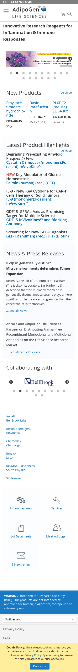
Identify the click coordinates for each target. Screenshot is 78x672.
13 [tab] (36, 78)
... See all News (16, 311)
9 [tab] (61, 73)
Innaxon (11, 453)
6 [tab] (42, 73)
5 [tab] (36, 73)
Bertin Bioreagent (18, 429)
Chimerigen (14, 445)
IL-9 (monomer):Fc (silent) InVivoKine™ (29, 201)
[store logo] (29, 12)
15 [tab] (48, 78)
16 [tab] (55, 78)
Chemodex (13, 441)
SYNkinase (13, 478)
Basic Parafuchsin (39, 107)
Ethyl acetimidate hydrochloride (15, 109)
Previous (8, 59)
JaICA (9, 457)
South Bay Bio (15, 470)
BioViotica (13, 433)
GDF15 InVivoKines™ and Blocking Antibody (36, 221)
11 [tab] (23, 78)
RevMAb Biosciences (20, 466)
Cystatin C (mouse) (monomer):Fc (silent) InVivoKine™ (36, 164)
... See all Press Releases (23, 352)
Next (70, 59)
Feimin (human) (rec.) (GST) (30, 182)
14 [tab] (42, 78)
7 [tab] (48, 73)
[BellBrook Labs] (39, 382)
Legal (7, 638)
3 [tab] (23, 73)
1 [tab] (11, 73)
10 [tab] (67, 73)
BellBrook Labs (16, 420)
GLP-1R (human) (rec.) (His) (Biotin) (37, 236)
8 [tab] (55, 73)
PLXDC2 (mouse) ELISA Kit (60, 107)
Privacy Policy (33, 655)
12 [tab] (30, 78)
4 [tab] (30, 73)
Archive (66, 92)
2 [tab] (17, 73)
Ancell (10, 416)
